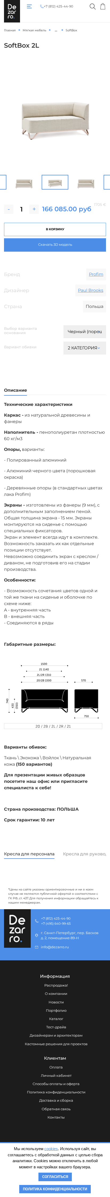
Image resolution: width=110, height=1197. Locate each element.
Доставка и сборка (56, 1100)
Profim (96, 274)
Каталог (56, 1019)
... (56, 30)
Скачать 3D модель (55, 245)
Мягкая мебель (34, 30)
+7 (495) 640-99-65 (56, 924)
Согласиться (55, 1177)
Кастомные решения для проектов (56, 1044)
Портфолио (56, 1011)
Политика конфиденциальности (56, 1092)
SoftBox (71, 30)
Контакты (56, 1117)
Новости (56, 1002)
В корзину (55, 229)
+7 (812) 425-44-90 (58, 6)
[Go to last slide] (4, 182)
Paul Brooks (90, 290)
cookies (51, 1148)
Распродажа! (56, 985)
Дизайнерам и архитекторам (56, 1035)
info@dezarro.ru (55, 947)
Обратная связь (56, 1109)
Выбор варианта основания (21, 330)
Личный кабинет (56, 1076)
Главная (10, 30)
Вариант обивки (20, 347)
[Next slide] (106, 182)
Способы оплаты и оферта (56, 1084)
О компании (56, 994)
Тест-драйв (56, 1027)
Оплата (56, 1067)
